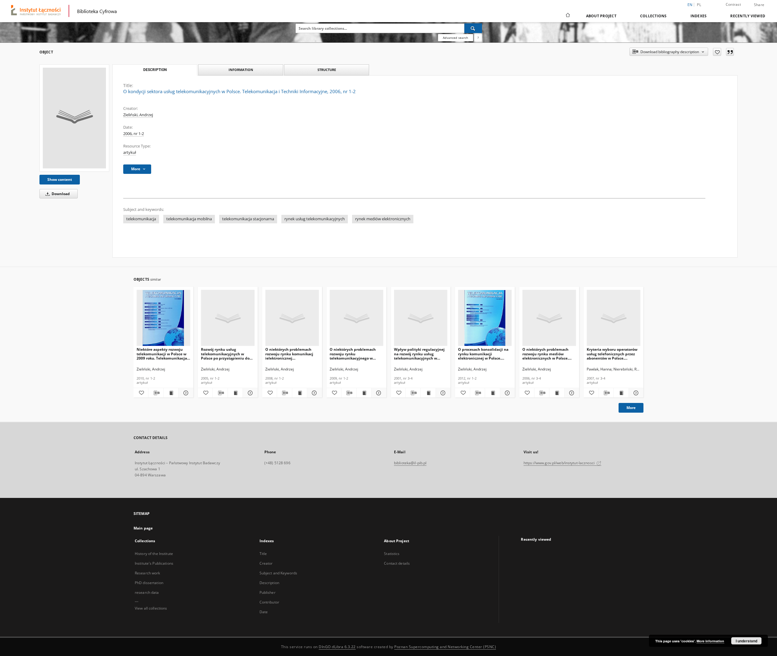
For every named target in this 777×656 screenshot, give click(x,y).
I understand (746, 641)
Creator (266, 563)
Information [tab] (241, 69)
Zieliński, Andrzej (138, 114)
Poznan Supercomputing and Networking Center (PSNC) (445, 646)
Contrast (733, 4)
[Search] (473, 28)
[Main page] (567, 15)
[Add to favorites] (717, 52)
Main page (143, 528)
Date (264, 611)
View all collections (151, 608)
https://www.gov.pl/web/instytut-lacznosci (559, 462)
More (631, 407)
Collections (653, 16)
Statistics (391, 553)
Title (263, 553)
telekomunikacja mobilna (189, 218)
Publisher (268, 592)
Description (269, 582)
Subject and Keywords (278, 573)
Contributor (269, 602)
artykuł (129, 152)
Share (759, 4)
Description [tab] (155, 70)
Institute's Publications (154, 563)
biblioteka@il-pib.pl (410, 462)
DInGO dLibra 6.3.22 (337, 646)
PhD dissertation (149, 582)
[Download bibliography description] (155, 393)
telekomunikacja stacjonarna (248, 218)
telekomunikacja (141, 218)
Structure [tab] (326, 69)
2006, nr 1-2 (133, 133)
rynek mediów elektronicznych (382, 218)
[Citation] (730, 52)
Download (60, 193)
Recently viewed (747, 16)
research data (147, 592)
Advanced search (455, 38)
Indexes (698, 16)
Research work (147, 573)
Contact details (397, 563)
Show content (59, 179)
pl (699, 5)
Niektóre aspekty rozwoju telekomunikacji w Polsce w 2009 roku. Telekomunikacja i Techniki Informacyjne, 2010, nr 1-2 (163, 353)
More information (710, 641)
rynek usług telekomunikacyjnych (314, 218)
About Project (601, 16)
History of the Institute (154, 553)
